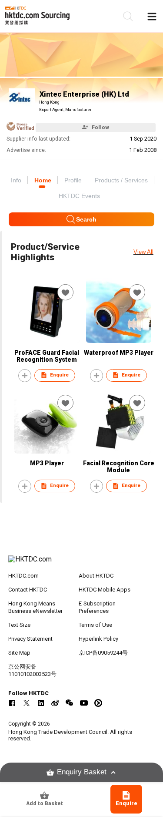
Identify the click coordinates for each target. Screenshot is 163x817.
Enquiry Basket (81, 772)
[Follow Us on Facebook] (12, 703)
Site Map (19, 652)
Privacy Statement (30, 638)
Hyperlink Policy (98, 638)
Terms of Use (95, 625)
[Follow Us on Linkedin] (41, 703)
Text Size (19, 625)
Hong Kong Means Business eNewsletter (35, 607)
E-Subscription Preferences (97, 607)
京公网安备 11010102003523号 (32, 670)
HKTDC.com (23, 575)
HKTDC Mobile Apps (104, 589)
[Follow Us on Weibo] (55, 703)
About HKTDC (96, 575)
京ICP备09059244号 (103, 652)
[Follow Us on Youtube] (84, 703)
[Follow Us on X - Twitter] (26, 703)
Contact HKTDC (27, 589)
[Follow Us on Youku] (98, 703)
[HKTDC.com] (81, 563)
